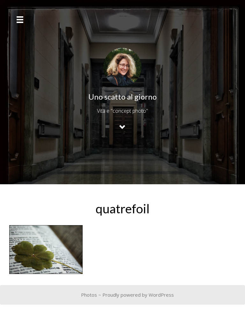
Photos (89, 295)
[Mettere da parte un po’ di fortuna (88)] (46, 249)
